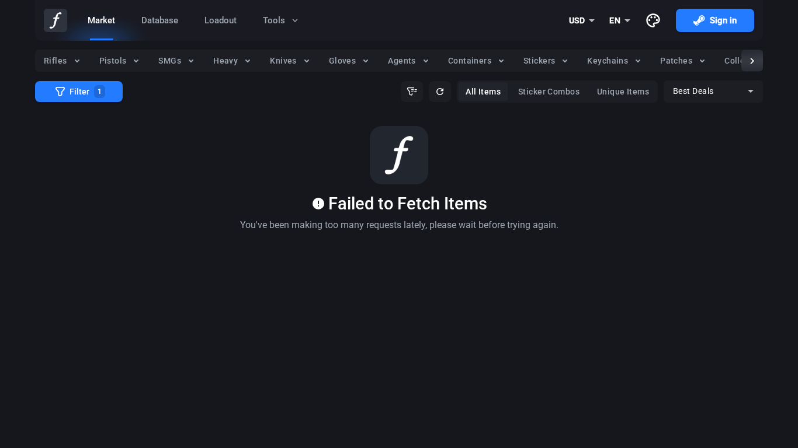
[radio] (63, 60)
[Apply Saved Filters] (412, 91)
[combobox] (582, 20)
